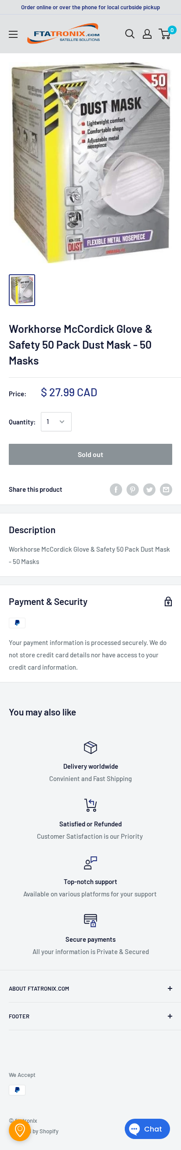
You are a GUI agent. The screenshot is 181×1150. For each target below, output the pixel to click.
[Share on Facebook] (116, 489)
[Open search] (130, 34)
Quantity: (22, 422)
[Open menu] (13, 34)
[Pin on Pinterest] (133, 489)
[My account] (147, 34)
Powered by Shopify (33, 1131)
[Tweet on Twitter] (149, 489)
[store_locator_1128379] (20, 1130)
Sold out (90, 454)
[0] (164, 34)
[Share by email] (166, 489)
